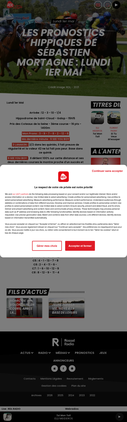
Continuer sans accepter (107, 171)
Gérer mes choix (47, 246)
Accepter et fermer (80, 246)
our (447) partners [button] (20, 193)
